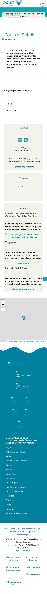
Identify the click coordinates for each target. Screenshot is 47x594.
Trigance (10, 504)
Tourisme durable (17, 532)
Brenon (9, 469)
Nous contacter (23, 551)
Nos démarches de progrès (29, 529)
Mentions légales (23, 535)
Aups (8, 456)
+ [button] (3, 301)
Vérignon (10, 509)
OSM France (42, 341)
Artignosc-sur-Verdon (16, 452)
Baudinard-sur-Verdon (16, 461)
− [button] (3, 304)
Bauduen (10, 465)
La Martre (10, 478)
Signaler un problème (23, 167)
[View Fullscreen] (3, 309)
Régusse (10, 496)
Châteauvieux (12, 474)
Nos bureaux (10, 529)
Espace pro (32, 532)
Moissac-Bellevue (14, 491)
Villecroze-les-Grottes (16, 513)
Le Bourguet (12, 482)
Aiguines (10, 447)
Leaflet (10, 341)
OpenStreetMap (25, 341)
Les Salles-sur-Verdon (16, 487)
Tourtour (10, 500)
